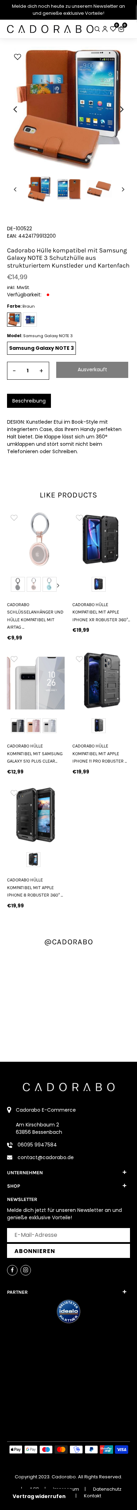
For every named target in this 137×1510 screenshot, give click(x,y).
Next (58, 585)
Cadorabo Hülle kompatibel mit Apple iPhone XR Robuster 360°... (101, 612)
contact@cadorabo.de (46, 1157)
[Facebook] (12, 1270)
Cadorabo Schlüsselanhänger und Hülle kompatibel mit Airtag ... (35, 616)
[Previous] (16, 109)
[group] (36, 539)
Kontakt (92, 1495)
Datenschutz (107, 1489)
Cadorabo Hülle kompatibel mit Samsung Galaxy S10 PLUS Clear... (35, 753)
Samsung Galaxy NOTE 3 (41, 348)
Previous (13, 585)
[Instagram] (25, 1270)
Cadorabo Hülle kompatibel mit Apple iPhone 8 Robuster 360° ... (35, 887)
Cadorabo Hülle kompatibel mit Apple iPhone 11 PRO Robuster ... (99, 753)
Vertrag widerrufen (39, 1496)
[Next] (121, 109)
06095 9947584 (37, 1144)
